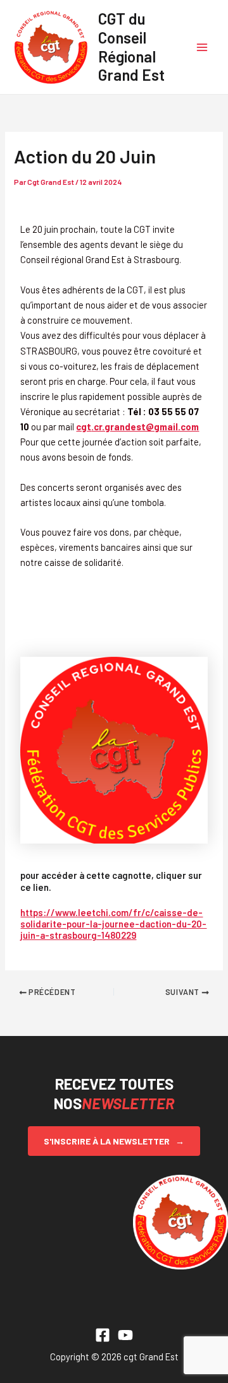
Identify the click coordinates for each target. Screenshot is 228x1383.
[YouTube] (125, 1335)
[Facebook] (102, 1335)
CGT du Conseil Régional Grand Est (131, 46)
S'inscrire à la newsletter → (114, 1141)
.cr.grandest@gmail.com (137, 426)
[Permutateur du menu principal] (202, 47)
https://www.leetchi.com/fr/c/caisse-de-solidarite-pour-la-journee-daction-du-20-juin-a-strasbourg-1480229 (113, 924)
